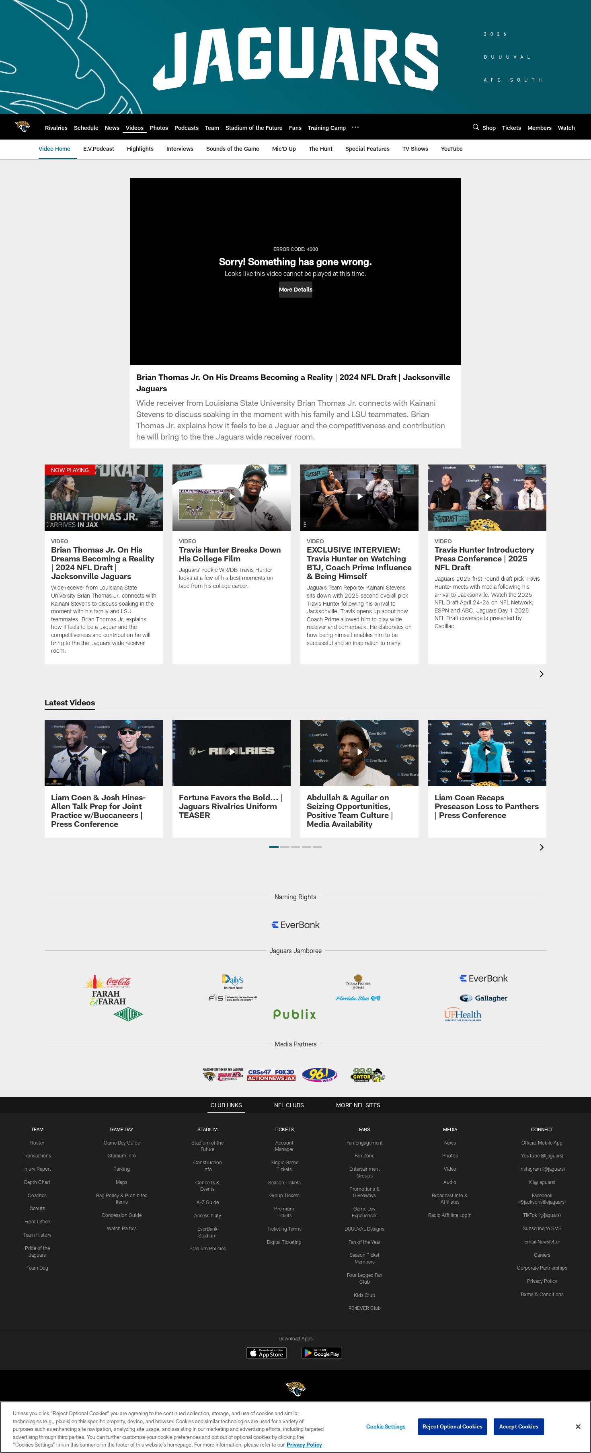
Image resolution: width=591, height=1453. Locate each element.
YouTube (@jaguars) (542, 1155)
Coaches (37, 1195)
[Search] (476, 126)
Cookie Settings (386, 1426)
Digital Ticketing (284, 1242)
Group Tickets (284, 1195)
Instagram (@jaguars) (542, 1168)
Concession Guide (122, 1215)
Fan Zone (364, 1155)
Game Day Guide (122, 1142)
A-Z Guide (208, 1202)
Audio (449, 1182)
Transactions (37, 1155)
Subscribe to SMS (542, 1228)
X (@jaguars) (542, 1182)
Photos (450, 1155)
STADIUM (207, 1129)
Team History (37, 1234)
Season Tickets (284, 1182)
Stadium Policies (207, 1248)
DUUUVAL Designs (364, 1228)
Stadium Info (122, 1155)
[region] (295, 1427)
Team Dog (37, 1267)
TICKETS (284, 1129)
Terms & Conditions (542, 1294)
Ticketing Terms (284, 1228)
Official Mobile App (541, 1142)
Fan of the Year (364, 1242)
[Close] (578, 1427)
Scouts (37, 1208)
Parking (121, 1168)
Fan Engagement (365, 1142)
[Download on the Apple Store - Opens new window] (266, 1354)
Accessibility (207, 1215)
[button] (295, 290)
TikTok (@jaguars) (542, 1215)
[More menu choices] (355, 127)
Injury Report (37, 1168)
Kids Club (364, 1295)
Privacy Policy (542, 1281)
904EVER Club (365, 1308)
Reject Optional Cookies (452, 1426)
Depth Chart (37, 1182)
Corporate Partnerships (542, 1267)
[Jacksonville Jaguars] (295, 1390)
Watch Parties (122, 1228)
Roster (37, 1142)
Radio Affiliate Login (450, 1215)
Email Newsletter (542, 1241)
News (450, 1142)
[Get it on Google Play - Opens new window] (322, 1357)
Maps (121, 1182)
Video (450, 1168)
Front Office (37, 1221)
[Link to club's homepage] (22, 126)
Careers (542, 1255)
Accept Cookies (518, 1426)
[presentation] (543, 675)
